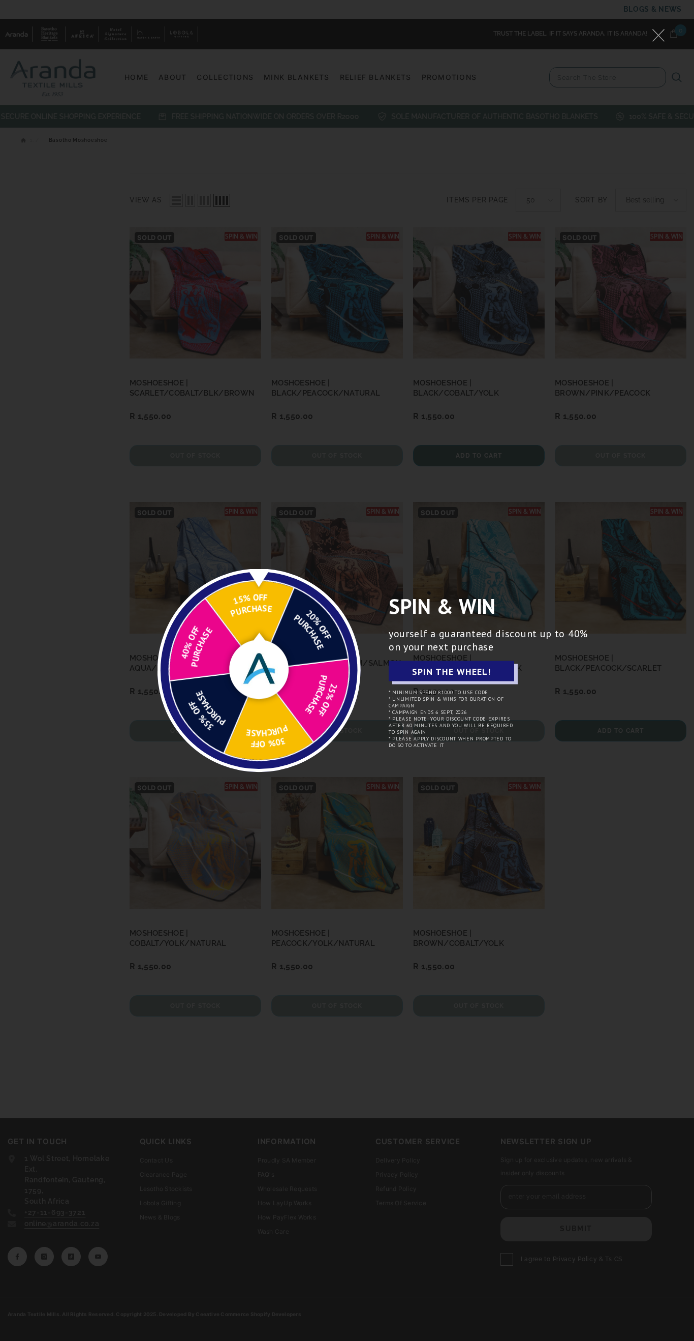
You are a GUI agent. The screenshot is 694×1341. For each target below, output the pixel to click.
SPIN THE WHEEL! (451, 671)
